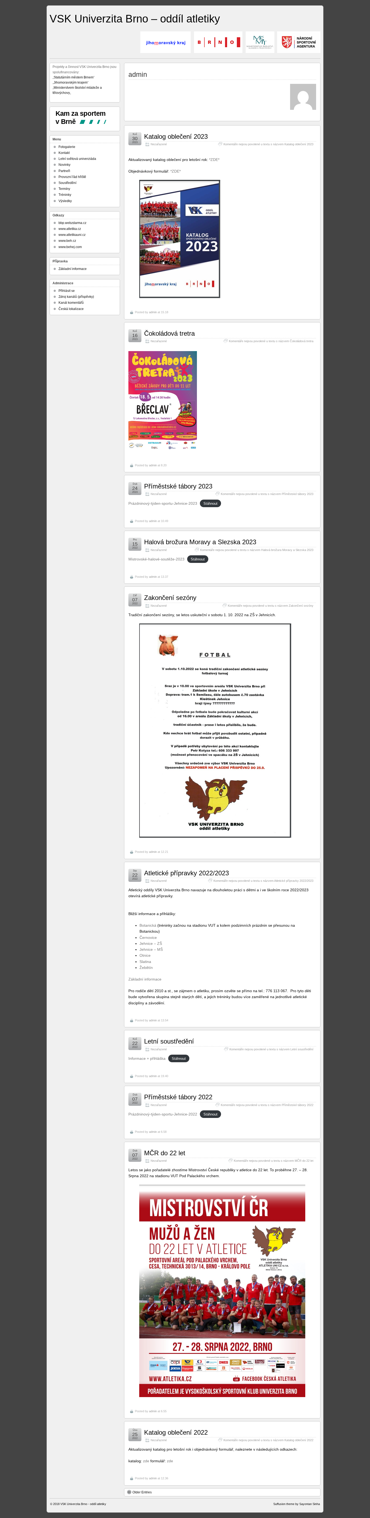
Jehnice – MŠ (151, 949)
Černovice (148, 937)
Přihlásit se (67, 291)
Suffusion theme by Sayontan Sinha (296, 1504)
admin (153, 312)
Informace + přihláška (146, 1058)
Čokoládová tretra (169, 333)
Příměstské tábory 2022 (178, 1097)
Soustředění (67, 183)
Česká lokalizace (71, 309)
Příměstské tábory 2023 (178, 486)
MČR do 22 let (164, 1153)
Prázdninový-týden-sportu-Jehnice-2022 (162, 1114)
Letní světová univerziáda (77, 159)
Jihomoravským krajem (70, 82)
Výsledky (65, 201)
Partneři (64, 171)
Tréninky (65, 195)
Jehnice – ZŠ (150, 943)
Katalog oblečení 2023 (176, 136)
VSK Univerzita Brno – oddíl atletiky (135, 19)
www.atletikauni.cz (72, 235)
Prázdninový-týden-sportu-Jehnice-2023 (162, 503)
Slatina (145, 961)
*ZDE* (214, 159)
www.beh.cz (67, 241)
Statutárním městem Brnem (73, 77)
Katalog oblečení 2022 (176, 1432)
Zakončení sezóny (170, 597)
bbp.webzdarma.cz (72, 223)
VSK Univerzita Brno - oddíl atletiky (83, 1504)
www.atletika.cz (70, 229)
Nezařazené (159, 144)
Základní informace (144, 979)
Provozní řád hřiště (72, 177)
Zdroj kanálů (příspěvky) (76, 297)
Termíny (64, 189)
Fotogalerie (67, 147)
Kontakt (64, 153)
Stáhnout (210, 503)
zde (146, 1461)
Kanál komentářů (71, 303)
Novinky (64, 165)
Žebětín (146, 967)
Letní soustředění (169, 1041)
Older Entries (142, 1492)
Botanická (147, 925)
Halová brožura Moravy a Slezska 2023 (200, 542)
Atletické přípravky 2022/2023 (186, 873)
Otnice (145, 955)
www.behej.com (70, 247)
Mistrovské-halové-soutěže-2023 (156, 559)
